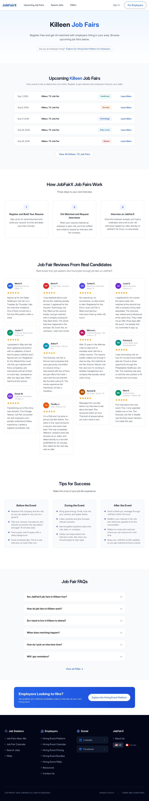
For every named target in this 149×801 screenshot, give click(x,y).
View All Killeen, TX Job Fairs (74, 154)
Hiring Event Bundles (54, 755)
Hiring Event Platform (54, 738)
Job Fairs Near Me (16, 738)
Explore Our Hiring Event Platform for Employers (88, 49)
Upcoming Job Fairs (34, 5)
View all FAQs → (74, 668)
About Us (120, 738)
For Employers (135, 5)
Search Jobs (57, 5)
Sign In (116, 5)
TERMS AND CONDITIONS (133, 793)
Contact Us (49, 773)
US (120, 745)
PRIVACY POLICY (107, 793)
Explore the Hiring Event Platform (109, 697)
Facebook (88, 749)
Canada (132, 745)
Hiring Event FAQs (52, 761)
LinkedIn (87, 740)
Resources (48, 767)
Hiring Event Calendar (54, 744)
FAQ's (73, 5)
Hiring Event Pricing (53, 750)
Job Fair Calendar (16, 744)
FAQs (9, 755)
